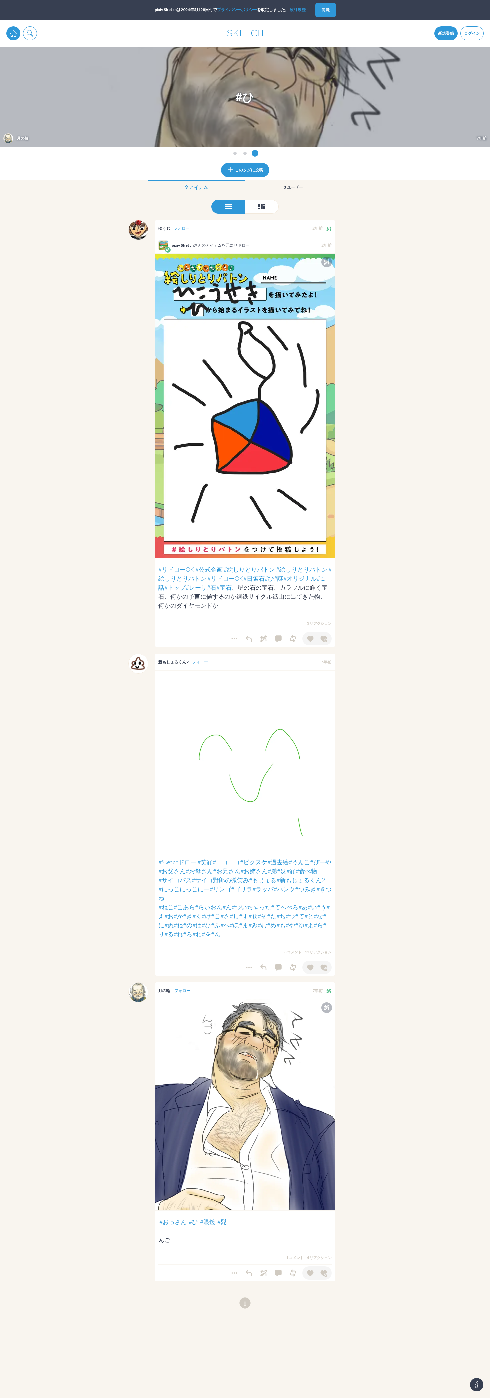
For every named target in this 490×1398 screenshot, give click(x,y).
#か (178, 916)
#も (281, 925)
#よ (309, 925)
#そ (262, 916)
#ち (281, 916)
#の (187, 925)
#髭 (222, 1221)
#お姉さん (254, 871)
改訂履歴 (298, 9)
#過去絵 (278, 862)
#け (206, 916)
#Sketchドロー (177, 862)
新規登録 (446, 33)
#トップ (175, 587)
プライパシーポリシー (237, 9)
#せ (253, 916)
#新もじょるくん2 (300, 880)
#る (169, 934)
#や (290, 925)
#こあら (184, 907)
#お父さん (172, 871)
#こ (215, 916)
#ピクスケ (253, 862)
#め (271, 925)
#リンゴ (220, 889)
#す (243, 916)
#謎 (278, 578)
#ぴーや (320, 862)
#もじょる (262, 880)
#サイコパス (175, 880)
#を (206, 934)
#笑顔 (205, 862)
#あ (303, 907)
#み (253, 925)
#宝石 (224, 587)
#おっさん (173, 1221)
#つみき (305, 889)
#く (197, 916)
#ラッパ (263, 889)
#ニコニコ (226, 862)
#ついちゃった (251, 907)
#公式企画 (209, 569)
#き (187, 916)
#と (309, 916)
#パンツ (284, 889)
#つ (290, 916)
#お (169, 916)
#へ (225, 925)
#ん (227, 907)
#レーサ (196, 587)
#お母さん (199, 871)
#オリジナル (300, 578)
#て (299, 916)
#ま (243, 925)
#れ (178, 934)
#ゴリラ (241, 889)
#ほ (234, 925)
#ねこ (166, 907)
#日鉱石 (254, 578)
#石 (211, 587)
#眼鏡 (207, 1221)
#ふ (215, 925)
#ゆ (299, 925)
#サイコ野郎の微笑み (220, 880)
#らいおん (208, 907)
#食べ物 (306, 871)
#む (262, 925)
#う (321, 907)
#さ (225, 916)
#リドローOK (176, 569)
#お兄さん (226, 871)
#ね (178, 925)
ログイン (472, 33)
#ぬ (169, 925)
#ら (318, 925)
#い (312, 907)
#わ (197, 934)
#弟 (272, 871)
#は (197, 925)
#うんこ (299, 862)
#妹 (281, 871)
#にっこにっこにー (184, 889)
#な (318, 916)
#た (271, 916)
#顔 (291, 871)
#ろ (187, 934)
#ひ (269, 578)
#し (234, 916)
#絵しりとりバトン (249, 569)
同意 (326, 9)
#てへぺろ (284, 907)
